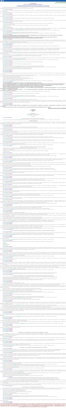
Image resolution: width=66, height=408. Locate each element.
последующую (6, 9)
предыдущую (6, 27)
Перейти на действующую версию (60, 2)
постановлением (19, 54)
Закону (41, 333)
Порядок (7, 32)
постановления (17, 59)
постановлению (30, 114)
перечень (18, 83)
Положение (58, 87)
